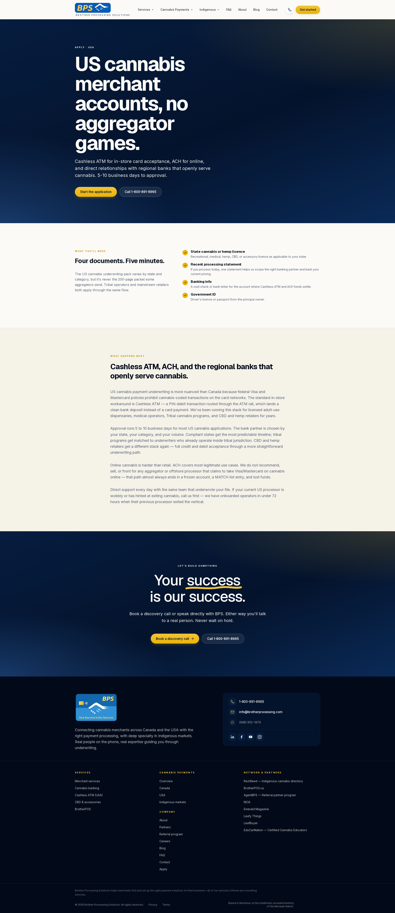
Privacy (153, 904)
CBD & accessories (88, 802)
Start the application (96, 192)
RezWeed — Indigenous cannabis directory (273, 781)
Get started (308, 9)
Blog (256, 9)
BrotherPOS (83, 809)
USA (162, 795)
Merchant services (87, 781)
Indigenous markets (172, 802)
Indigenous (208, 9)
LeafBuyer (251, 823)
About (242, 9)
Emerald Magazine (256, 809)
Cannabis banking (87, 788)
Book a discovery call (172, 639)
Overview (166, 781)
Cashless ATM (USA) (89, 795)
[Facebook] (241, 737)
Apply (163, 869)
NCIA (247, 802)
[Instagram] (259, 737)
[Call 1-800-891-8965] (289, 9)
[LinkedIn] (232, 737)
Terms (166, 904)
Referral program (171, 834)
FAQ (228, 9)
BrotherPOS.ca (254, 788)
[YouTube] (250, 737)
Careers (164, 841)
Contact (272, 9)
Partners (165, 827)
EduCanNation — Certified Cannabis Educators (275, 830)
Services (144, 9)
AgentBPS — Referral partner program (270, 795)
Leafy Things (252, 816)
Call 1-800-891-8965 (140, 192)
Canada (164, 788)
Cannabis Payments (174, 9)
